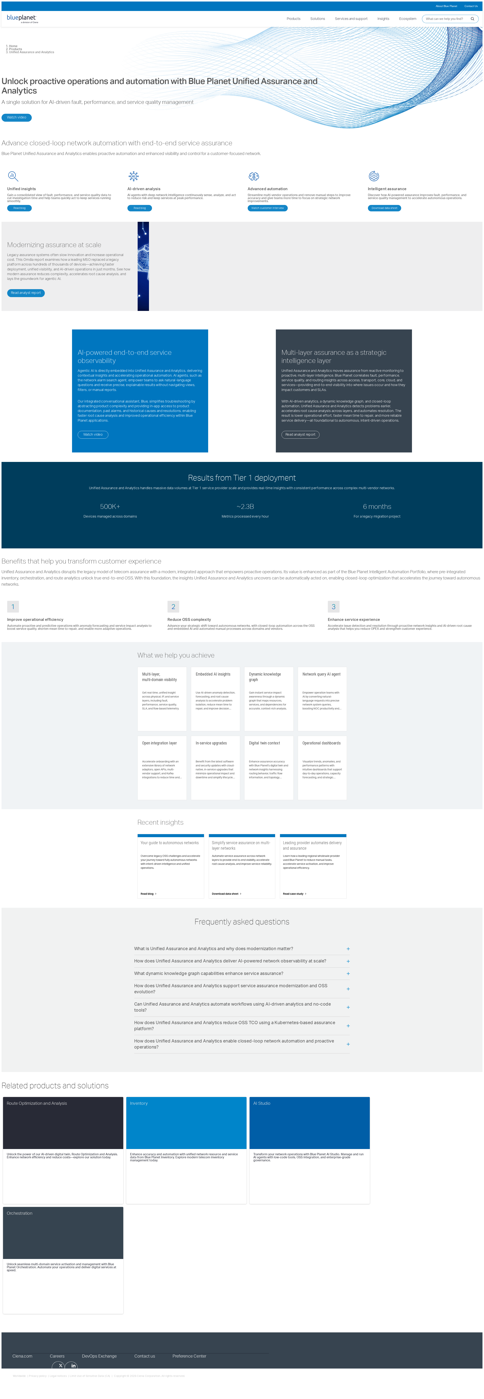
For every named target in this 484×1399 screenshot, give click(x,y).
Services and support (351, 19)
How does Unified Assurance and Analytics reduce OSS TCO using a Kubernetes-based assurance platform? (234, 1026)
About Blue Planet (446, 6)
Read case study (293, 893)
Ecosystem (407, 19)
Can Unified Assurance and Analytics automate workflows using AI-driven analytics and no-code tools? (232, 1007)
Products (293, 19)
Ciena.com (22, 1356)
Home (13, 46)
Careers (57, 1356)
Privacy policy (38, 1376)
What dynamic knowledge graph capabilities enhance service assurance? (208, 973)
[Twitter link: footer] (58, 1367)
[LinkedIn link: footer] (71, 1368)
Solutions (317, 19)
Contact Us (471, 6)
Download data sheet (384, 208)
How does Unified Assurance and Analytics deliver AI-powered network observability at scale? (230, 961)
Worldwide (19, 1376)
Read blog (19, 208)
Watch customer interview (267, 208)
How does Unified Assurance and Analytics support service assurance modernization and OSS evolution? (230, 989)
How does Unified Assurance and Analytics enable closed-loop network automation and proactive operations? (234, 1044)
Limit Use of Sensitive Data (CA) (90, 1376)
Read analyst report (26, 293)
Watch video (16, 117)
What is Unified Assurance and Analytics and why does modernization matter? (213, 949)
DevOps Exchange (99, 1356)
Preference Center (189, 1356)
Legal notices (58, 1376)
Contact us (144, 1356)
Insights (383, 19)
